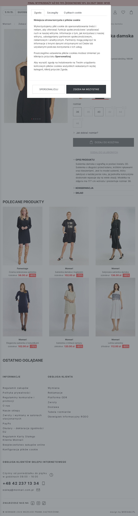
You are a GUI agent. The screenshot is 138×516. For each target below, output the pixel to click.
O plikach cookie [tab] (73, 12)
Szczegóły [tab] (52, 12)
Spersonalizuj (48, 89)
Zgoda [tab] (37, 12)
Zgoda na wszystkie (86, 89)
